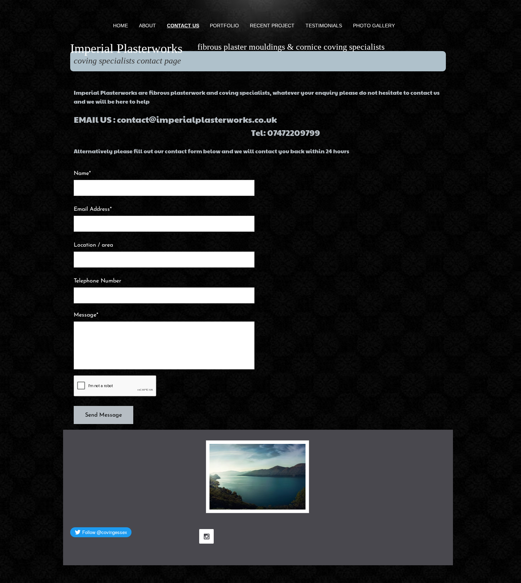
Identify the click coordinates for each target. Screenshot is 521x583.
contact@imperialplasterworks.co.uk (197, 119)
